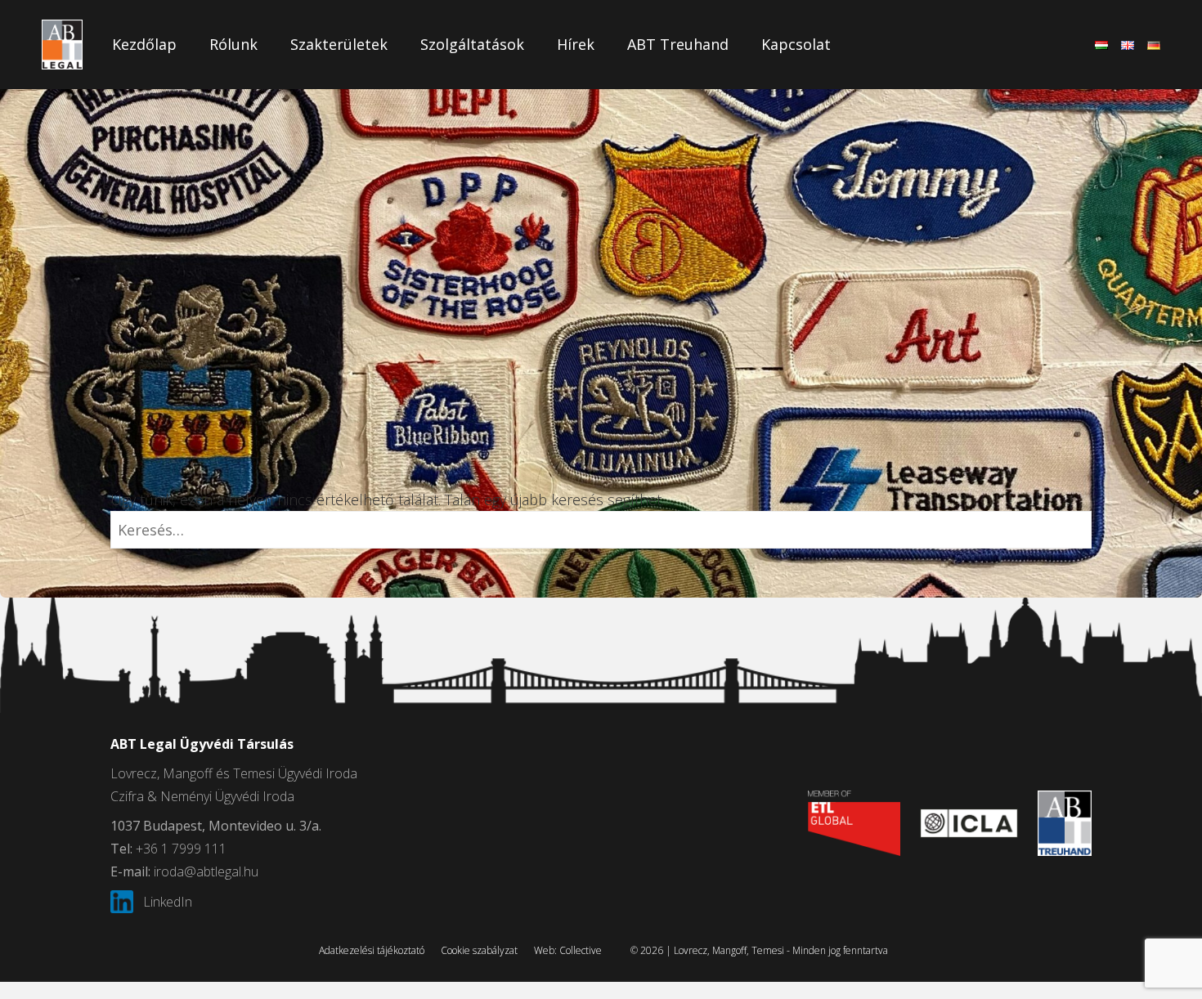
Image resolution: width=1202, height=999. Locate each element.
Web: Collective (568, 950)
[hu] (1101, 45)
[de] (1153, 45)
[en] (1127, 45)
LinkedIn (167, 902)
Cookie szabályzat (479, 950)
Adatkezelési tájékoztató (371, 950)
